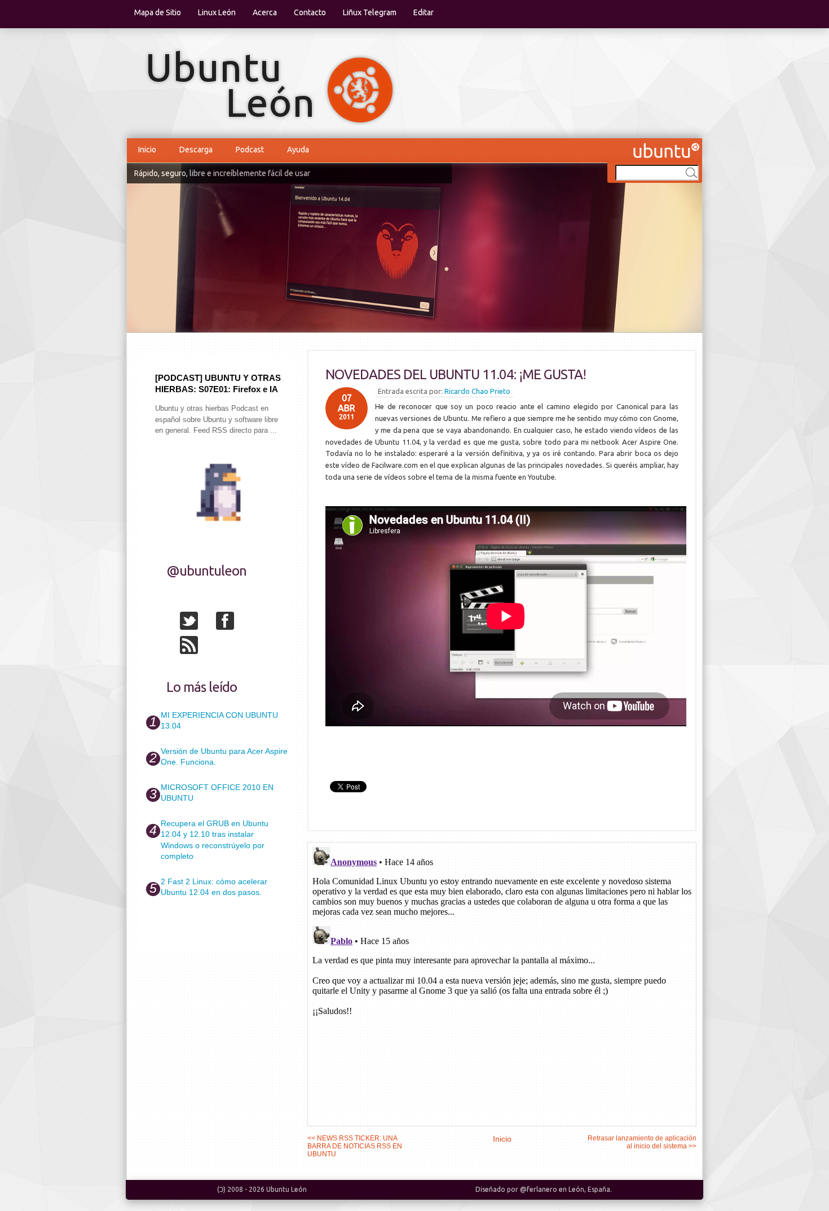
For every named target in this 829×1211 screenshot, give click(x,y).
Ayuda (298, 149)
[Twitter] (197, 623)
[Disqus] (502, 984)
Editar (423, 12)
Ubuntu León (286, 1189)
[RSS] (197, 647)
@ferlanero (538, 1189)
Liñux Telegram (369, 12)
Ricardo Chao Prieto (477, 391)
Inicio (147, 149)
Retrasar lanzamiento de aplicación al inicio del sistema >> (642, 1142)
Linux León (217, 12)
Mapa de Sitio (157, 12)
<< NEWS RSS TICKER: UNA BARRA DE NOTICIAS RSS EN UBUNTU (354, 1146)
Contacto (310, 12)
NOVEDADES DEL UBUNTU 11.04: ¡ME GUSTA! (455, 374)
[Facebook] (233, 623)
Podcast (250, 149)
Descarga (196, 149)
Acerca (265, 12)
